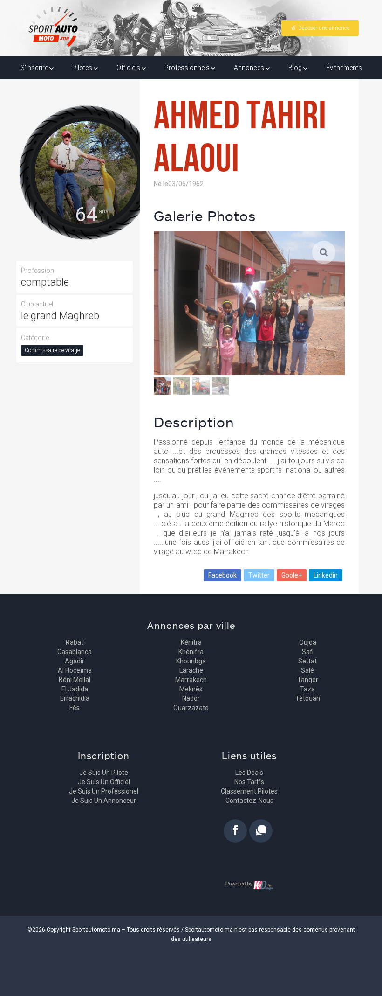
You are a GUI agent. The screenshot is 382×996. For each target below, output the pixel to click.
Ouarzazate (191, 707)
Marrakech (191, 679)
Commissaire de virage (52, 350)
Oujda (307, 642)
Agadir (74, 661)
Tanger (307, 679)
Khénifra (191, 651)
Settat (307, 661)
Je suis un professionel (103, 791)
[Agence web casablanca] (249, 885)
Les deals (249, 772)
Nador (191, 698)
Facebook (222, 575)
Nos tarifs (249, 782)
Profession (37, 270)
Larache (191, 670)
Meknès (191, 689)
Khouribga (191, 661)
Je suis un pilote (103, 772)
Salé (307, 670)
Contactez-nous (249, 800)
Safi (308, 651)
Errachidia (74, 698)
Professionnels (187, 67)
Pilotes (83, 67)
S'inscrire (34, 67)
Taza (307, 689)
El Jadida (74, 689)
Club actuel (37, 304)
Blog (295, 67)
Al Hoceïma (75, 670)
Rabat (74, 642)
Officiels (129, 67)
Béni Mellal (74, 679)
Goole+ (291, 575)
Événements (344, 67)
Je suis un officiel (104, 782)
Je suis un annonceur (103, 800)
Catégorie (35, 337)
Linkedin (326, 575)
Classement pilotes (249, 791)
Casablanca (74, 651)
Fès (74, 707)
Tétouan (307, 698)
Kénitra (191, 642)
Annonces (250, 67)
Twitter (259, 575)
